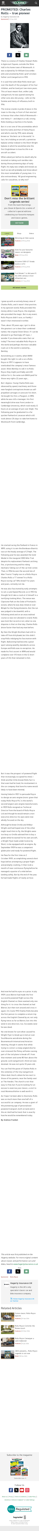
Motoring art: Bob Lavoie (24, 238)
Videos (31, 233)
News (16, 255)
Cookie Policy (32, 1496)
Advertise (7, 1500)
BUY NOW (19, 223)
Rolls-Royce (14, 1277)
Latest (7, 233)
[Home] (19, 3)
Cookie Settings (29, 1500)
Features (18, 241)
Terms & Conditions (20, 1496)
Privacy (11, 1496)
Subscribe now (19, 1478)
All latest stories (19, 287)
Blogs (19, 233)
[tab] (7, 233)
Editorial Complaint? (18, 1500)
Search (36, 3)
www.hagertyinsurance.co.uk (25, 1264)
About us (4, 1496)
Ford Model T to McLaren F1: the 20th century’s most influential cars (25, 275)
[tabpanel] (19, 265)
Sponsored (4, 19)
